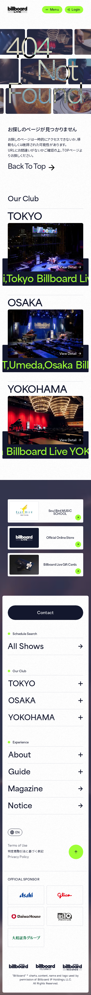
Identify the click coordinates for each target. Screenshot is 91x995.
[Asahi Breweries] (26, 895)
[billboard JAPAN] (18, 966)
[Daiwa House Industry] (26, 916)
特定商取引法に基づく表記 (25, 851)
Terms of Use (17, 845)
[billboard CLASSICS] (45, 967)
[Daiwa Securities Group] (26, 937)
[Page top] (76, 852)
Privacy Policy (18, 856)
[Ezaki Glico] (65, 895)
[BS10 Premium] (65, 916)
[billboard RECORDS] (72, 967)
